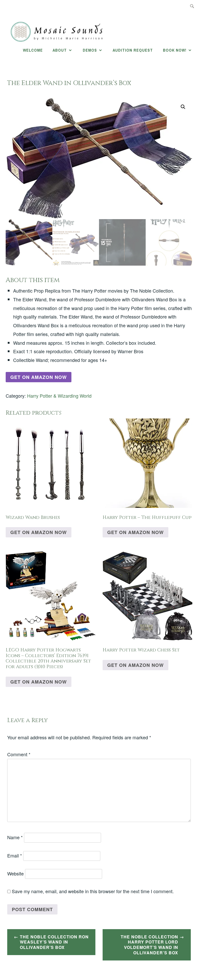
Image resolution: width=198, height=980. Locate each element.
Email (14, 855)
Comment (18, 754)
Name (15, 837)
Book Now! (174, 50)
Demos (90, 50)
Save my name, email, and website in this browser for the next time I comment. (93, 891)
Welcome (33, 50)
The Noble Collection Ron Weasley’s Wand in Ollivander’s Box (54, 942)
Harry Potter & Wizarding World (59, 395)
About (60, 50)
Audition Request (133, 50)
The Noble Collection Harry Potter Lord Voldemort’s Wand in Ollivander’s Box (149, 945)
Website (15, 873)
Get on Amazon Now (38, 377)
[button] (183, 106)
